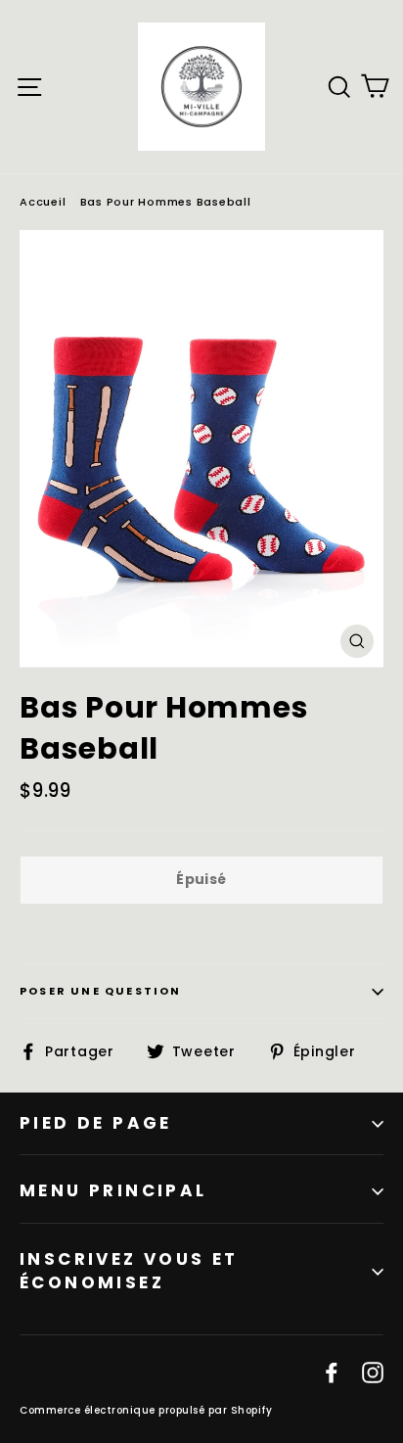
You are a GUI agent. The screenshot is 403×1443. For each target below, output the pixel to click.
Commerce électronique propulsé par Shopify (146, 1410)
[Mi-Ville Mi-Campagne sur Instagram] (372, 1371)
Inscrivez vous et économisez (129, 1270)
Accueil (43, 201)
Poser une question (101, 991)
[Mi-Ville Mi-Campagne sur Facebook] (331, 1371)
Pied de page (96, 1123)
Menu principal (113, 1190)
